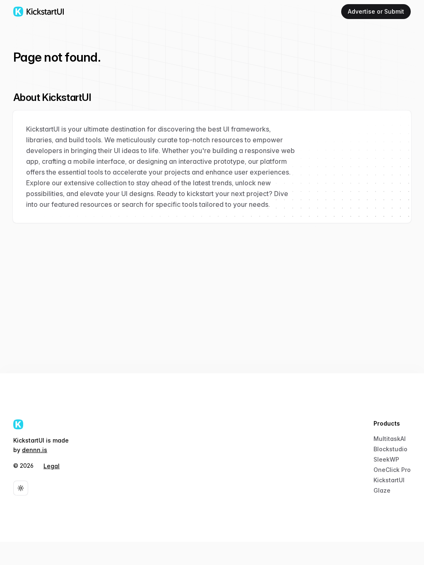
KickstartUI (389, 480)
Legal (51, 465)
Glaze (381, 490)
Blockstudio (390, 448)
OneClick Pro (392, 469)
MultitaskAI (389, 438)
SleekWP (386, 459)
